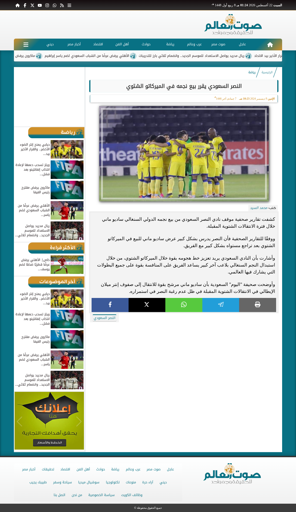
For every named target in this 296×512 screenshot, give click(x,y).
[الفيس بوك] (25, 5)
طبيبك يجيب (38, 482)
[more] (69, 5)
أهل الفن (122, 44)
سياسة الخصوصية (101, 495)
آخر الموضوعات (57, 282)
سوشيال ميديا (88, 482)
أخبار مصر (74, 44)
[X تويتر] (32, 5)
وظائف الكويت (131, 495)
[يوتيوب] (39, 5)
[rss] (62, 5)
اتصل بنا (59, 495)
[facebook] (110, 305)
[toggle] (26, 44)
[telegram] (220, 305)
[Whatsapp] (54, 5)
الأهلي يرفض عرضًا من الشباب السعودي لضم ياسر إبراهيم (100, 56)
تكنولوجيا (113, 482)
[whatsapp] (183, 305)
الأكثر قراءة (62, 248)
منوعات (131, 482)
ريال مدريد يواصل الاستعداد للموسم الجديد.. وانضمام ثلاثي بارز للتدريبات (205, 56)
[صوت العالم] (233, 24)
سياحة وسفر (62, 482)
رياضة (170, 44)
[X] (147, 305)
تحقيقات (48, 469)
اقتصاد (98, 44)
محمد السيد (258, 208)
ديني (50, 44)
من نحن (77, 495)
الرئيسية (267, 72)
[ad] (184, 323)
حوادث (146, 44)
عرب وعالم (194, 44)
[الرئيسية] (17, 5)
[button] (19, 97)
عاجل (242, 44)
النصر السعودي (104, 318)
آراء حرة (147, 482)
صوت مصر (218, 44)
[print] (257, 305)
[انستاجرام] (47, 5)
